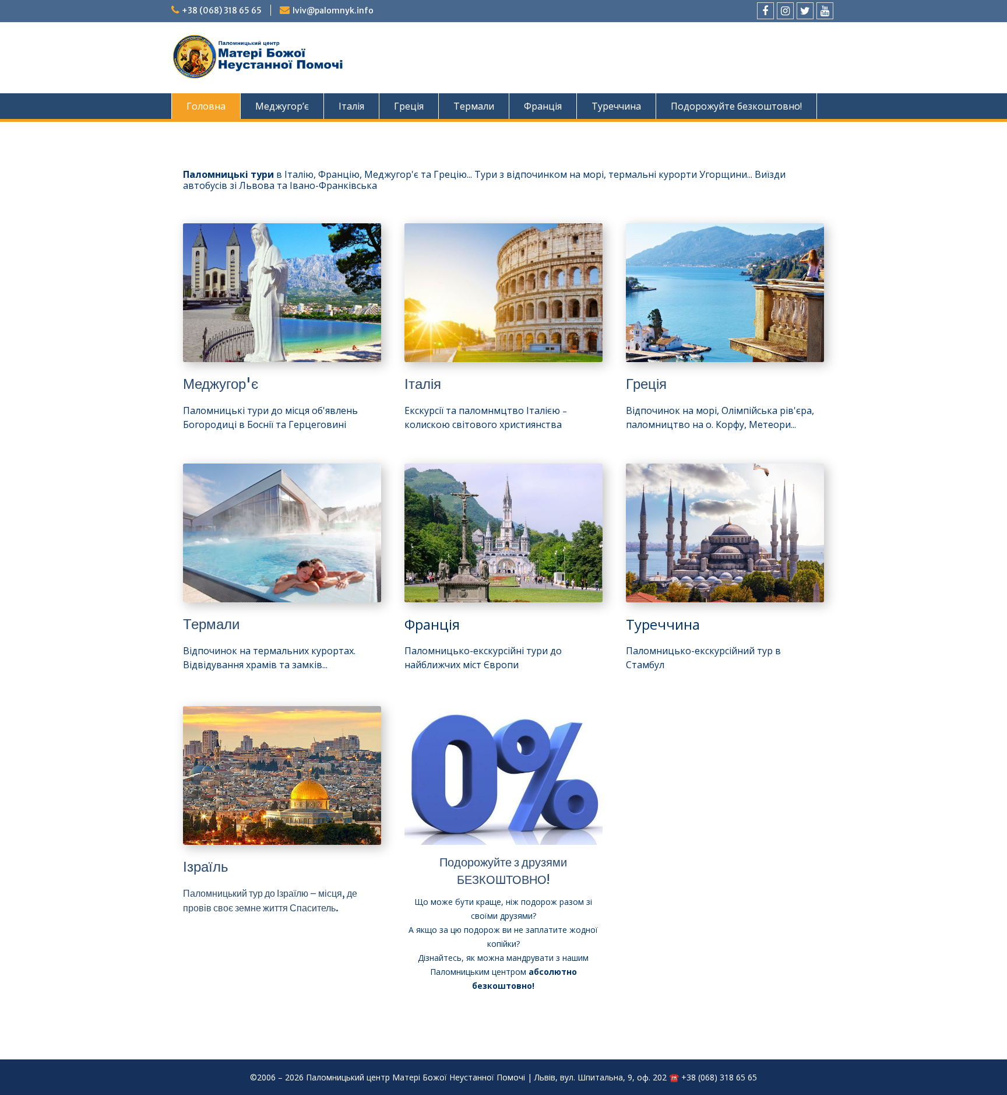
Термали (473, 106)
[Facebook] (765, 10)
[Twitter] (805, 10)
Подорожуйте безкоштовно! (736, 106)
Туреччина (616, 106)
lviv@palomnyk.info (333, 10)
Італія (351, 106)
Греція (409, 106)
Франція (543, 106)
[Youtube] (824, 10)
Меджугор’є (282, 106)
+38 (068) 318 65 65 (222, 10)
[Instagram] (785, 10)
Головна (206, 106)
